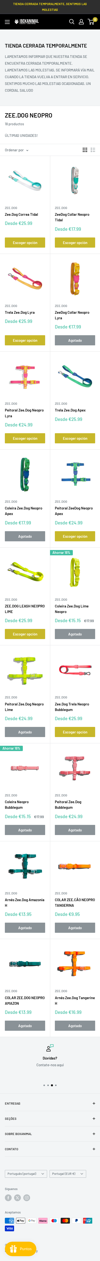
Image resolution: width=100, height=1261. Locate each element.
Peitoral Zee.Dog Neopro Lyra (24, 413)
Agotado (75, 340)
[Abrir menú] (7, 22)
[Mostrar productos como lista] (93, 150)
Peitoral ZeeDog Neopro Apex (74, 511)
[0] (91, 22)
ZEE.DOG (11, 208)
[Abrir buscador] (72, 21)
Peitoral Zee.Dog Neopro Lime (24, 707)
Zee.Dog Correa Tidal (21, 214)
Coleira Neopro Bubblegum (17, 804)
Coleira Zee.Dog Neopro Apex (23, 511)
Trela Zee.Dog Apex (70, 410)
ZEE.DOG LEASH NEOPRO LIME (25, 609)
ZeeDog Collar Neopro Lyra (72, 315)
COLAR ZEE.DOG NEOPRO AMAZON (25, 1000)
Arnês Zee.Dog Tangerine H (75, 1000)
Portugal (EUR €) (63, 1174)
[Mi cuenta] (81, 21)
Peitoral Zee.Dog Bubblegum (68, 804)
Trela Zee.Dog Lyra (20, 312)
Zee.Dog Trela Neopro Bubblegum (72, 707)
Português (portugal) (22, 1174)
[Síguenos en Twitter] (17, 1197)
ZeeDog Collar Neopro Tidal (72, 217)
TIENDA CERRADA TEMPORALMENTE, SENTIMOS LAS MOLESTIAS (50, 7)
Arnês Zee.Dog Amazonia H (24, 902)
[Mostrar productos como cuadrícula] (85, 150)
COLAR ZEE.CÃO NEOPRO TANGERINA (75, 902)
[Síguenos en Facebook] (8, 1197)
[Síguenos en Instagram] (26, 1197)
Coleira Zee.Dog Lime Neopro (72, 609)
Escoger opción (25, 242)
